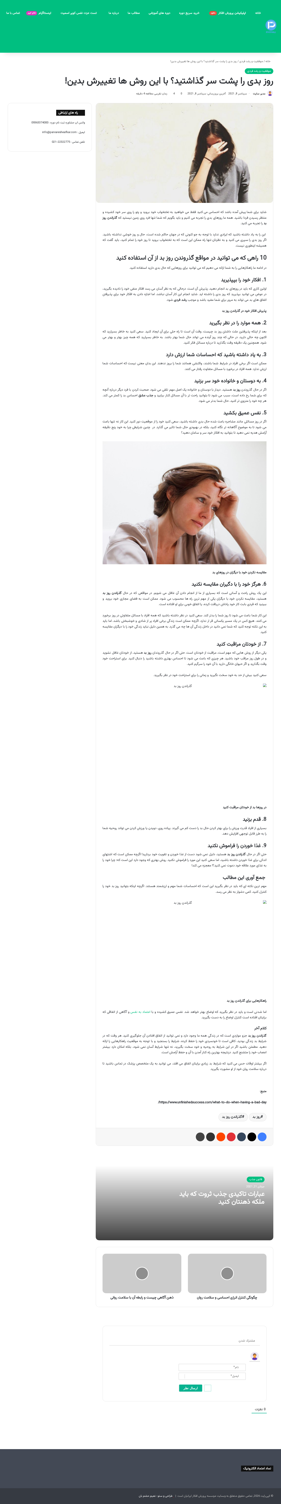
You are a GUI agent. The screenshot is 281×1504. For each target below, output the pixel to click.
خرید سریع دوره (189, 13)
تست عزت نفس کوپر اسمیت (79, 13)
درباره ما (114, 13)
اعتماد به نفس (140, 1012)
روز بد (256, 1117)
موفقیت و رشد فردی (251, 61)
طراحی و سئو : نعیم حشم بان (156, 1496)
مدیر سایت (259, 94)
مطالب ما (134, 13)
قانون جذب (255, 1179)
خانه (258, 13)
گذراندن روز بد (232, 1117)
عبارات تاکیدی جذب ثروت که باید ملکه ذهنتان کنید (222, 1198)
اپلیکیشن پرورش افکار (229, 13)
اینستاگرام (40, 13)
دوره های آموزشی (159, 13)
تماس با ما (13, 13)
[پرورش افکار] (271, 26)
